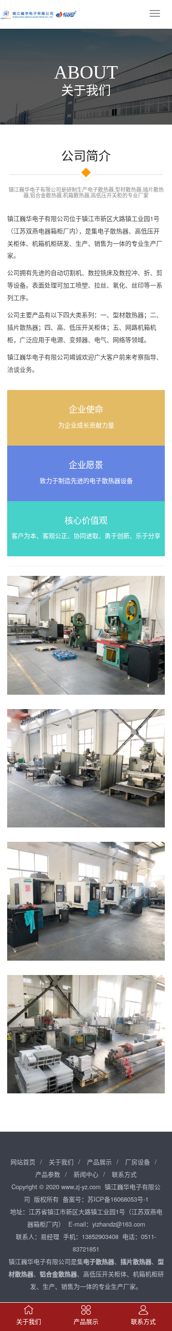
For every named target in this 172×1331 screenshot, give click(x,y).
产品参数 (47, 1174)
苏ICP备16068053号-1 (118, 1199)
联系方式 (124, 1174)
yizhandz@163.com (118, 1223)
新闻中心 (86, 1174)
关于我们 (61, 1161)
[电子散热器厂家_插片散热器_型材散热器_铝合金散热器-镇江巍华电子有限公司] (38, 14)
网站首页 (23, 1161)
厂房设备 (137, 1161)
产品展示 (99, 1161)
